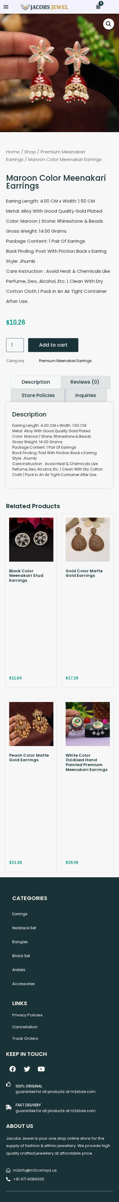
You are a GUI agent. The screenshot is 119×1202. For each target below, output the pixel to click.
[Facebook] (12, 1069)
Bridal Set (21, 955)
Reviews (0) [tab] (84, 381)
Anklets (18, 969)
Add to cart (53, 344)
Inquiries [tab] (85, 395)
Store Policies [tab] (38, 395)
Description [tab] (36, 381)
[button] (6, 7)
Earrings (19, 913)
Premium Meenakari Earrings (65, 360)
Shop (30, 152)
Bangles (20, 941)
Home (13, 152)
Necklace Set (24, 927)
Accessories (23, 983)
